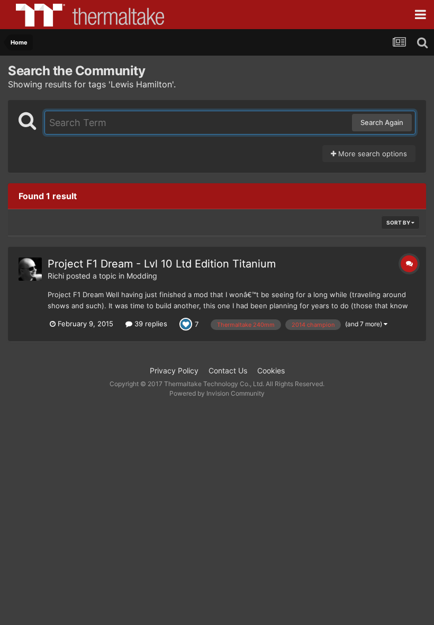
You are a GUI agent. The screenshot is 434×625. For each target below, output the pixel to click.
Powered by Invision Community (217, 393)
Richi (56, 275)
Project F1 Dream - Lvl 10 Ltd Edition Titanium (162, 263)
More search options (371, 153)
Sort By (398, 222)
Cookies (271, 370)
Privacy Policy (174, 370)
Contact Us (228, 370)
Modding (141, 275)
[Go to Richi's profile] (30, 269)
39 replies (149, 323)
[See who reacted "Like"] (185, 323)
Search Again (381, 122)
